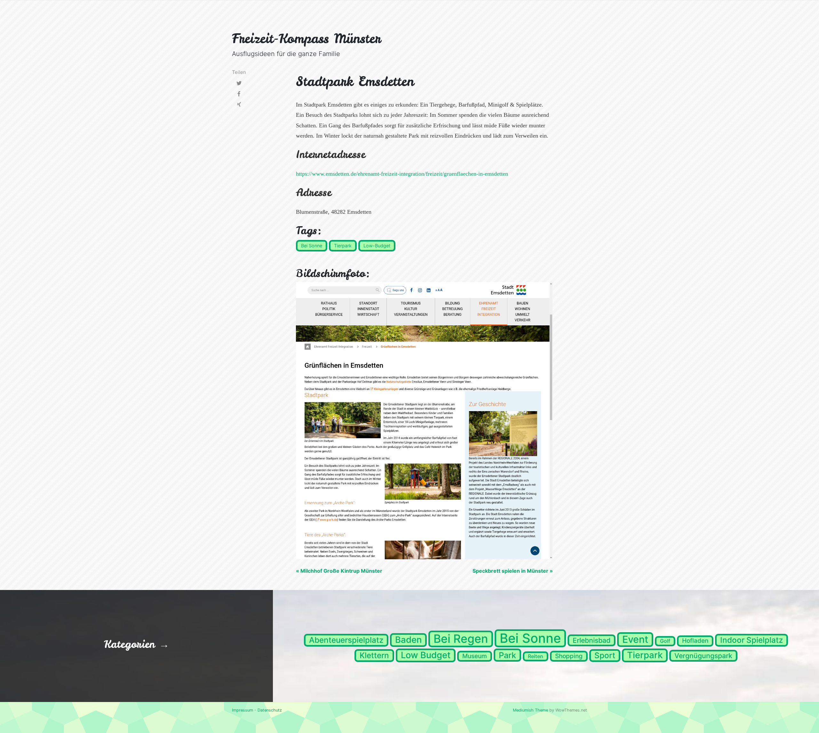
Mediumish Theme (530, 710)
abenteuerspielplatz (346, 640)
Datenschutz (270, 710)
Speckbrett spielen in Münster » (513, 571)
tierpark (645, 655)
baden (408, 639)
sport (604, 655)
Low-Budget (376, 245)
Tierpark (343, 245)
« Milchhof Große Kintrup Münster (339, 571)
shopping (569, 656)
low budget (425, 655)
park (507, 655)
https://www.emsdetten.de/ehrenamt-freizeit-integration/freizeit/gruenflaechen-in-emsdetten (402, 174)
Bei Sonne (311, 245)
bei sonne (530, 638)
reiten (535, 656)
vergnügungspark (703, 655)
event (635, 639)
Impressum (242, 710)
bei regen (460, 639)
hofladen (695, 640)
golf (665, 641)
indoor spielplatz (751, 640)
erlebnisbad (591, 640)
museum (474, 656)
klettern (374, 655)
